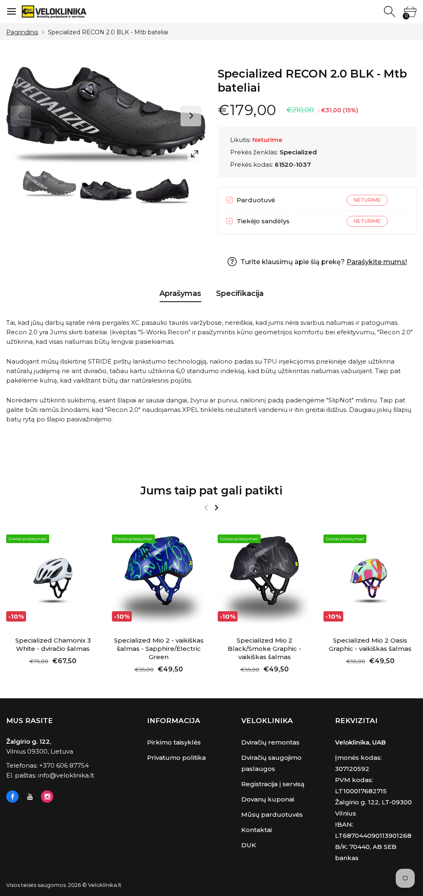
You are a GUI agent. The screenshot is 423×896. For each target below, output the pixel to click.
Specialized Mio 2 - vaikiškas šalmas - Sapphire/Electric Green (159, 648)
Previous (20, 116)
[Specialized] (49, 184)
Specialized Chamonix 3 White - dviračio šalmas (53, 644)
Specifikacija (240, 293)
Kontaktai (256, 830)
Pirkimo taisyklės (174, 742)
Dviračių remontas (270, 742)
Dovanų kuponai (267, 799)
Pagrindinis (22, 32)
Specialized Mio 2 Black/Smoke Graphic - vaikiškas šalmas (264, 648)
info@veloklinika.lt (66, 775)
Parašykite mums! (377, 262)
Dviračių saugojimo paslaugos (271, 763)
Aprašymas (180, 293)
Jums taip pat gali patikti (211, 490)
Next (191, 116)
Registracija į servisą (272, 784)
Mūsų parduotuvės (272, 814)
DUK (248, 845)
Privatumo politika (176, 757)
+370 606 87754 (64, 765)
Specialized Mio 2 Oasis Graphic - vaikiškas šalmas (370, 644)
